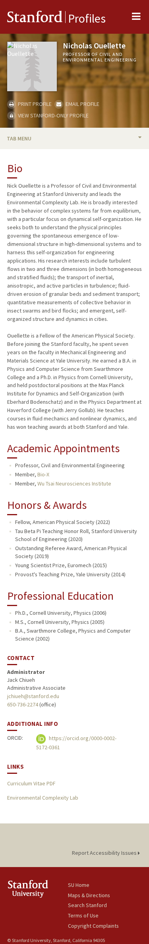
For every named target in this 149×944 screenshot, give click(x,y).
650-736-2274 (22, 704)
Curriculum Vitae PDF (31, 783)
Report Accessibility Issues (105, 852)
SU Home (78, 884)
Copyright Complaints (93, 925)
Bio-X (43, 474)
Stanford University (37, 888)
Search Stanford (87, 905)
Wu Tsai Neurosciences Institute (74, 483)
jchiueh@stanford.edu (33, 696)
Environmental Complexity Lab (42, 797)
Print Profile (34, 103)
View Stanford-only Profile (53, 115)
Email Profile (81, 103)
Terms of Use (83, 915)
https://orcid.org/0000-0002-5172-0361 (76, 743)
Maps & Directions (89, 895)
